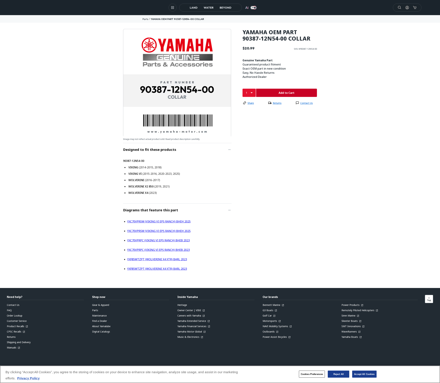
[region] (220, 374)
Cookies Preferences (312, 374)
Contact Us (306, 103)
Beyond (225, 7)
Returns (277, 103)
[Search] (399, 7)
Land (193, 7)
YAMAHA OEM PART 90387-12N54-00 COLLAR (177, 19)
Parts (145, 19)
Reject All (338, 374)
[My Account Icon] (407, 7)
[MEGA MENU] (173, 8)
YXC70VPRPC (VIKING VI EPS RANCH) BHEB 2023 (158, 240)
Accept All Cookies (364, 374)
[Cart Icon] (415, 7)
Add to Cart (286, 93)
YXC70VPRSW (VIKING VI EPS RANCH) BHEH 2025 (159, 221)
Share (251, 103)
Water (208, 7)
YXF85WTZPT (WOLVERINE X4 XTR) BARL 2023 (157, 259)
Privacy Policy (28, 378)
